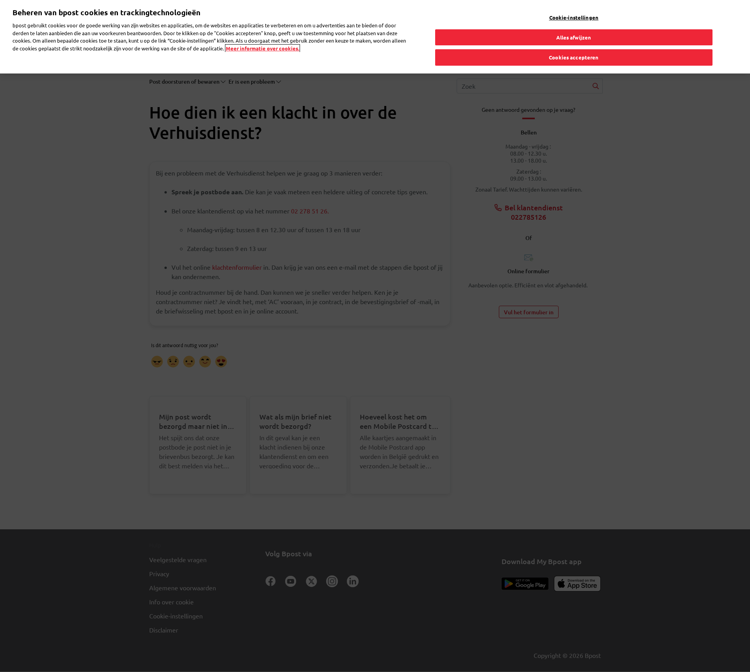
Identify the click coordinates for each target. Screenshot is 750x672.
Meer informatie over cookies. (262, 48)
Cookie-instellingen (573, 17)
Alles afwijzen (573, 37)
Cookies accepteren (573, 57)
